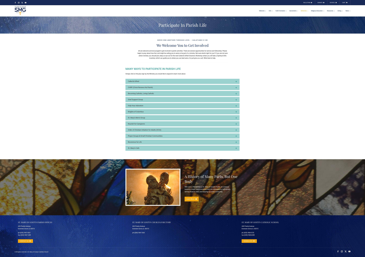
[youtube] (25, 2)
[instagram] (18, 2)
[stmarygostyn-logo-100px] (20, 7)
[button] (182, 81)
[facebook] (15, 2)
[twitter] (22, 2)
